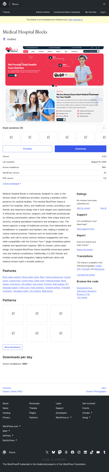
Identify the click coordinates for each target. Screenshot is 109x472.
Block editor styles (30, 277)
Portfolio (48, 284)
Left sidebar (26, 284)
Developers (61, 413)
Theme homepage (11, 183)
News (5, 408)
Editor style (39, 281)
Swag (86, 417)
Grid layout (15, 284)
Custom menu (27, 281)
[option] (13, 313)
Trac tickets (82, 297)
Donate (87, 413)
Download (80, 148)
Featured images (52, 281)
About (6, 403)
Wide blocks (47, 291)
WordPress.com (12, 426)
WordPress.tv (64, 417)
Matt (6, 431)
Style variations (37, 287)
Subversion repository (87, 291)
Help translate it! (75, 19)
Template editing (52, 287)
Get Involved (88, 403)
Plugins (32, 413)
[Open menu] (104, 4)
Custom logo (14, 281)
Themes (6, 12)
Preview (27, 148)
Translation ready (20, 291)
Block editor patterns (12, 277)
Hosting (6, 413)
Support (60, 408)
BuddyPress (10, 440)
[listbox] (37, 323)
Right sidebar (58, 284)
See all (103, 208)
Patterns (33, 417)
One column (38, 284)
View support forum (85, 229)
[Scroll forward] (103, 128)
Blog (42, 277)
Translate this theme (86, 275)
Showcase (34, 403)
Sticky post (24, 287)
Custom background (54, 277)
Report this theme (85, 249)
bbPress (8, 435)
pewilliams (11, 39)
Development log (84, 288)
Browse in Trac (83, 294)
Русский (85, 269)
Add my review (83, 208)
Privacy (6, 417)
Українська (99, 269)
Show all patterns (12, 347)
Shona (12, 452)
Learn (58, 403)
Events (85, 408)
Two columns (35, 291)
